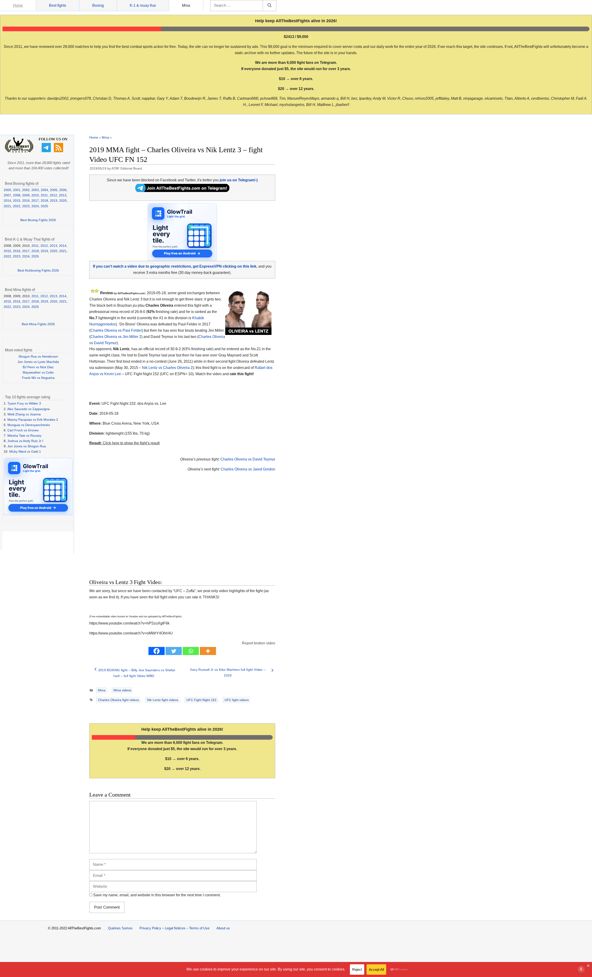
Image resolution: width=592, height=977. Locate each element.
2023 (26, 206)
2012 (53, 195)
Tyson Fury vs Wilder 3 (24, 403)
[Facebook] (156, 651)
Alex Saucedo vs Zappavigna (28, 409)
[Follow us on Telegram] (47, 151)
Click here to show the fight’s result (124, 443)
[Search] (269, 5)
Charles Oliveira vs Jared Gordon (248, 469)
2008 (16, 195)
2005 (53, 190)
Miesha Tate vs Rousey (24, 435)
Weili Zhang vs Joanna (24, 414)
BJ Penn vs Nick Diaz (38, 367)
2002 (26, 190)
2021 (7, 206)
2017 (35, 200)
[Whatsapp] (191, 651)
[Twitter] (174, 651)
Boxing (98, 5)
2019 (53, 200)
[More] (208, 651)
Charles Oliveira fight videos (118, 700)
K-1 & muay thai (143, 5)
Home (18, 5)
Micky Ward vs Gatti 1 (25, 451)
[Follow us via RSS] (59, 151)
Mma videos (122, 690)
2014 (7, 200)
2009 (26, 195)
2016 (26, 200)
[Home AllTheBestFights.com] (19, 151)
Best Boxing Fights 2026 (38, 220)
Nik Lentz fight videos (162, 700)
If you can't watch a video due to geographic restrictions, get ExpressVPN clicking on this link (174, 266)
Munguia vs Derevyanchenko (28, 425)
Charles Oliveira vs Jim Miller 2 (115, 337)
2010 (35, 195)
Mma (186, 5)
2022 (16, 206)
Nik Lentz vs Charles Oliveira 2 (167, 368)
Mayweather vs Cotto (38, 372)
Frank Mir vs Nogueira (38, 378)
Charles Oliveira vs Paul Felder (116, 330)
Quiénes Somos (120, 928)
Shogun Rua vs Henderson (38, 356)
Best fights (57, 5)
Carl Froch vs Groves (23, 430)
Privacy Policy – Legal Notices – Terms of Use (174, 928)
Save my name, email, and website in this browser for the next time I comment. (157, 895)
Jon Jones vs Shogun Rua (26, 446)
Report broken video (258, 643)
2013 (62, 195)
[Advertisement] (149, 530)
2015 (16, 200)
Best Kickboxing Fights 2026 (38, 270)
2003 (35, 190)
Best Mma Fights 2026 (38, 324)
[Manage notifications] (581, 969)
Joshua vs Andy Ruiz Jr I (25, 441)
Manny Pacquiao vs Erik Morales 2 (32, 419)
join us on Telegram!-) (239, 180)
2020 (63, 200)
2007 (7, 195)
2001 (16, 190)
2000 (7, 190)
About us (223, 928)
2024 (35, 206)
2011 (44, 195)
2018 (44, 200)
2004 (44, 190)
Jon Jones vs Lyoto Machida (38, 362)
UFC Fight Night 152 (201, 700)
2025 (44, 206)
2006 (63, 190)
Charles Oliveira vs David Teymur (247, 459)
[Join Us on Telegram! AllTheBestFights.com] (182, 190)
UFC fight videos (237, 700)
